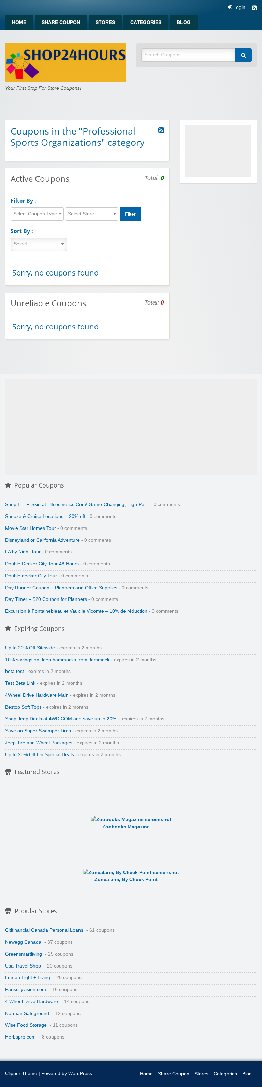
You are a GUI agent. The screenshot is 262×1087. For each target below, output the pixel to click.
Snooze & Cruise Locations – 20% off (45, 516)
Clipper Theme (21, 1073)
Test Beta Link (20, 683)
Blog (184, 22)
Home (19, 22)
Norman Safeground (27, 1013)
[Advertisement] (218, 151)
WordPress (80, 1073)
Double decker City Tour (31, 575)
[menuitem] (19, 22)
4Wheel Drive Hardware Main (37, 695)
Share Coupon (61, 22)
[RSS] (254, 8)
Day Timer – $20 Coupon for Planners (46, 599)
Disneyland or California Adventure (42, 540)
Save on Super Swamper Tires (38, 730)
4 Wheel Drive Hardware (31, 1001)
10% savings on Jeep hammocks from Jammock (57, 659)
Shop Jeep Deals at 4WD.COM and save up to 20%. (61, 718)
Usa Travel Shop (23, 966)
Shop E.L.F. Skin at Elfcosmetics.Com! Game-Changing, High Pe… (77, 504)
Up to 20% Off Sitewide (30, 647)
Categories (145, 22)
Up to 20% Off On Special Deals (39, 754)
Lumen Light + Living (27, 977)
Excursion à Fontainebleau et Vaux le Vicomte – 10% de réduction (76, 611)
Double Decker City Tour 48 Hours (42, 563)
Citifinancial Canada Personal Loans (44, 930)
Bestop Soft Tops (23, 707)
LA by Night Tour (23, 551)
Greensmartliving (23, 954)
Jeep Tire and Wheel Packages (38, 742)
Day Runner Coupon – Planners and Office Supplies (61, 587)
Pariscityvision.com (25, 989)
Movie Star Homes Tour (30, 528)
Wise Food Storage (26, 1025)
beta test (14, 671)
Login (238, 7)
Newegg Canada (23, 942)
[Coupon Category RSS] (161, 130)
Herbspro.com (20, 1037)
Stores (105, 22)
